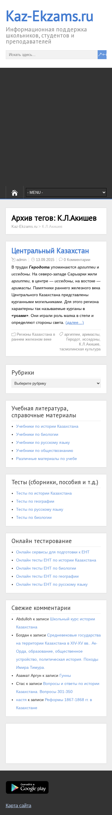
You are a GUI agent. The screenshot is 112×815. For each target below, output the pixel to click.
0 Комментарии (77, 260)
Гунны (65, 675)
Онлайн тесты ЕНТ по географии (47, 576)
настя (21, 699)
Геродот (73, 339)
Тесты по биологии (34, 517)
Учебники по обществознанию (44, 450)
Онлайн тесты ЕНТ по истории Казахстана (56, 560)
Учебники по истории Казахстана (47, 426)
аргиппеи (72, 334)
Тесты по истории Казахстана (44, 493)
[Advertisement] (56, 127)
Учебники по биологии (37, 434)
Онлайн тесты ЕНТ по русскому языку (52, 584)
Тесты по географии (35, 501)
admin (21, 260)
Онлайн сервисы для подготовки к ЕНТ (53, 552)
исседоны (90, 339)
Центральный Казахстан (50, 250)
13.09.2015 (45, 260)
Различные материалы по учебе (46, 458)
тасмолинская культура (80, 349)
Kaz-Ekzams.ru (50, 15)
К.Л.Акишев (89, 344)
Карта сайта (18, 805)
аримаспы (90, 334)
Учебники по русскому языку (43, 442)
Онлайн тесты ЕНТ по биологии (46, 568)
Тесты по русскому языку (39, 509)
